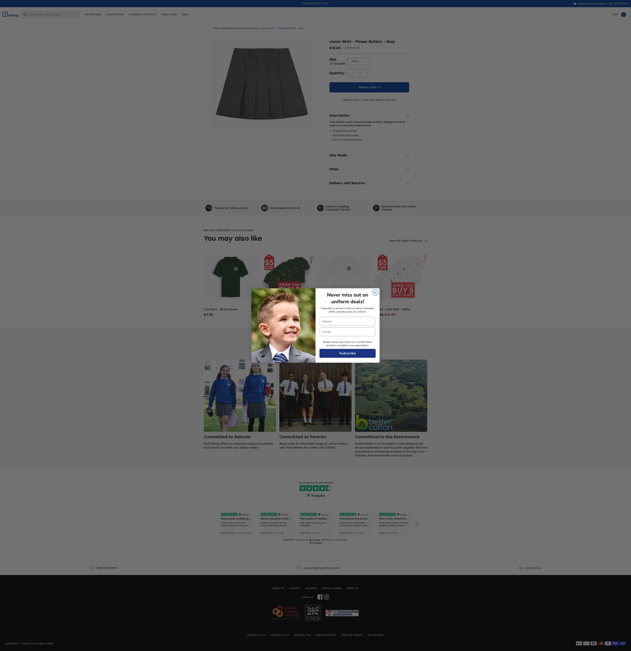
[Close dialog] (375, 292)
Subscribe (347, 353)
